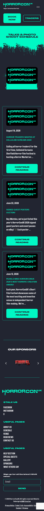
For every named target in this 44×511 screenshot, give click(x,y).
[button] (6, 363)
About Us (7, 427)
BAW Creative (26, 501)
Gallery (7, 460)
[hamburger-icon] (38, 7)
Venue (6, 434)
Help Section (9, 453)
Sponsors (7, 463)
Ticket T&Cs (19, 505)
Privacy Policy (9, 505)
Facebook (7, 407)
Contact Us (8, 440)
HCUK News (8, 437)
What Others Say (11, 467)
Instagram (8, 411)
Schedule (7, 430)
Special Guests (10, 457)
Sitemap (25, 508)
